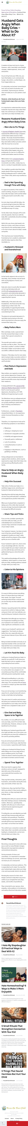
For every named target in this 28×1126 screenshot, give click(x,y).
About (12, 1118)
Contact (7, 1118)
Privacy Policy (18, 1118)
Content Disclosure (14, 1120)
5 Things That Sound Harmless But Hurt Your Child (13, 1074)
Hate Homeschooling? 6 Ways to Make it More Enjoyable (13, 988)
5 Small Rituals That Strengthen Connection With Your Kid (13, 1029)
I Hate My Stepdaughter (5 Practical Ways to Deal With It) (13, 948)
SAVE (20, 257)
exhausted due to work (15, 291)
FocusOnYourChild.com (9, 39)
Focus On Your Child (7, 10)
